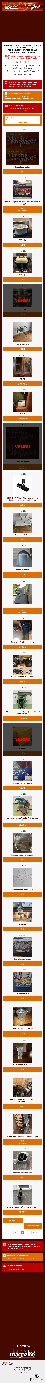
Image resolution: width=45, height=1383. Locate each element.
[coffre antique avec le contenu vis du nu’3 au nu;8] (22, 189)
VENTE (23, 379)
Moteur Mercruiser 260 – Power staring (22, 1136)
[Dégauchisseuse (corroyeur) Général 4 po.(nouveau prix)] (22, 699)
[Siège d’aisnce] (22, 332)
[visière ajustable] (22, 557)
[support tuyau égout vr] (22, 771)
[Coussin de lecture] (22, 148)
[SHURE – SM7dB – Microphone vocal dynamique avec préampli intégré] (22, 486)
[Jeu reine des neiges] (22, 947)
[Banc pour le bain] (22, 522)
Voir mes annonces (20, 1256)
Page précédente (13, 1221)
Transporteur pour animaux (22, 855)
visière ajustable (22, 570)
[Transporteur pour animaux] (22, 842)
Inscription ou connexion (22, 84)
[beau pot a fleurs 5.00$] (22, 1052)
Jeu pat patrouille (22, 994)
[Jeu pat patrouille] (22, 981)
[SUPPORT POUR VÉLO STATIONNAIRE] (22, 1195)
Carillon (22, 924)
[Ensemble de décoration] (22, 877)
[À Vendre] (22, 263)
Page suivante (32, 1226)
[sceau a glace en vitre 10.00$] (22, 1016)
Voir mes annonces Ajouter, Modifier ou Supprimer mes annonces (19, 96)
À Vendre (22, 275)
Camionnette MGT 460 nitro (22, 677)
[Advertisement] (23, 26)
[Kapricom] (36, 1377)
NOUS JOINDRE (22, 108)
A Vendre (22, 240)
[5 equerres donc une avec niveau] (22, 593)
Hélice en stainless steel (22, 1173)
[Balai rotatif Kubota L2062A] (22, 630)
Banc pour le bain (22, 535)
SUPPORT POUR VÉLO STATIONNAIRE (22, 1207)
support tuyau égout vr (22, 783)
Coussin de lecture (22, 167)
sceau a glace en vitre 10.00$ (22, 1028)
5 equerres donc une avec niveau (22, 606)
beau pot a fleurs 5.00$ (22, 1065)
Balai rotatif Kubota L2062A (22, 642)
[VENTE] (22, 367)
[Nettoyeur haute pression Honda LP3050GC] (22, 1087)
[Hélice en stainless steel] (22, 1160)
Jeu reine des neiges (22, 959)
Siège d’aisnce (22, 344)
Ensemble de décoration (22, 890)
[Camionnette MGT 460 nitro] (22, 664)
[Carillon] (22, 912)
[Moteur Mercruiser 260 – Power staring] (22, 1124)
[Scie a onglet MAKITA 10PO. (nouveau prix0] (22, 806)
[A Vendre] (22, 228)
